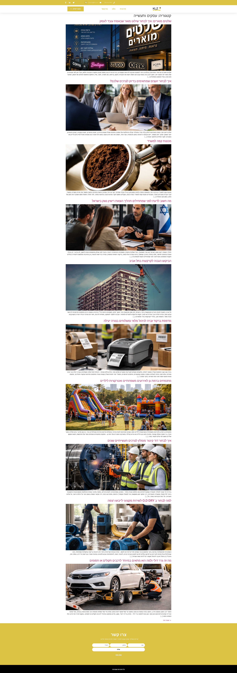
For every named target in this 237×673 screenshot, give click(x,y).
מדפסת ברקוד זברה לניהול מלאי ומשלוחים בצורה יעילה (137, 321)
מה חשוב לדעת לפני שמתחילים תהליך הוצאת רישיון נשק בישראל (131, 201)
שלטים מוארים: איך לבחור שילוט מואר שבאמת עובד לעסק (135, 21)
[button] (86, 2)
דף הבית (123, 9)
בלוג (113, 9)
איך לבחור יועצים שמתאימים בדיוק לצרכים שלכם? (140, 81)
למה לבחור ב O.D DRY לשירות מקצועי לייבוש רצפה (139, 500)
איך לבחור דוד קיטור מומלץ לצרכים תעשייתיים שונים (139, 440)
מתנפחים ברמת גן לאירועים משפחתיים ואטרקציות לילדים (135, 381)
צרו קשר (105, 9)
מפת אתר (118, 655)
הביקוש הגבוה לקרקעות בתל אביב (150, 261)
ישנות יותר (167, 620)
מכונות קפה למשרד (159, 141)
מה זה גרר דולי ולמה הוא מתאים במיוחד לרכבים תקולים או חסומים (130, 560)
